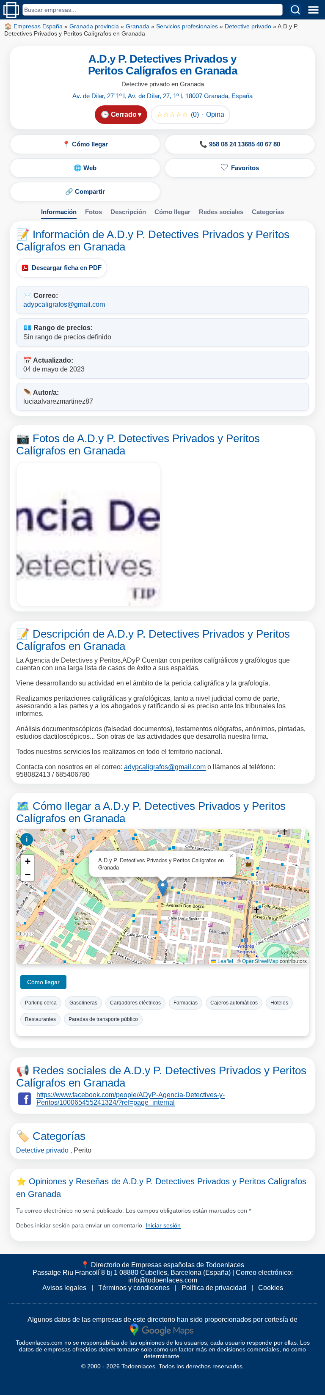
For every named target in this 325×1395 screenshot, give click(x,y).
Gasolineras (83, 1003)
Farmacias (186, 1003)
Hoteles (279, 1003)
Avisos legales (64, 1287)
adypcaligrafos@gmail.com (64, 304)
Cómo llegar (172, 211)
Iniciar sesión (163, 1225)
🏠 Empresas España (33, 26)
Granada (137, 26)
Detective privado (248, 26)
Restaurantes (40, 1019)
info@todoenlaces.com (162, 1280)
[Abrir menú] (313, 9)
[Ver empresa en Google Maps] (161, 1329)
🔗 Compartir (85, 191)
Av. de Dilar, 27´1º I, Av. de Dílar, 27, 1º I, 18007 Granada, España (162, 95)
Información (59, 211)
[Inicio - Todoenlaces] (11, 10)
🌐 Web (85, 167)
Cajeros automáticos (234, 1003)
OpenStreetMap (260, 960)
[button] (162, 888)
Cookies (270, 1287)
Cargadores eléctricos (135, 1003)
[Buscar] (295, 10)
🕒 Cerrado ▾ (121, 114)
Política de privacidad (214, 1287)
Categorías (268, 211)
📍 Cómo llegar (85, 144)
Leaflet (224, 960)
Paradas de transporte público (103, 1019)
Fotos (93, 211)
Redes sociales (221, 211)
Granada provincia (94, 26)
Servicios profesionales (187, 26)
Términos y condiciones (134, 1287)
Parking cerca (41, 1003)
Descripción (128, 211)
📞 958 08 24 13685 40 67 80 (239, 144)
